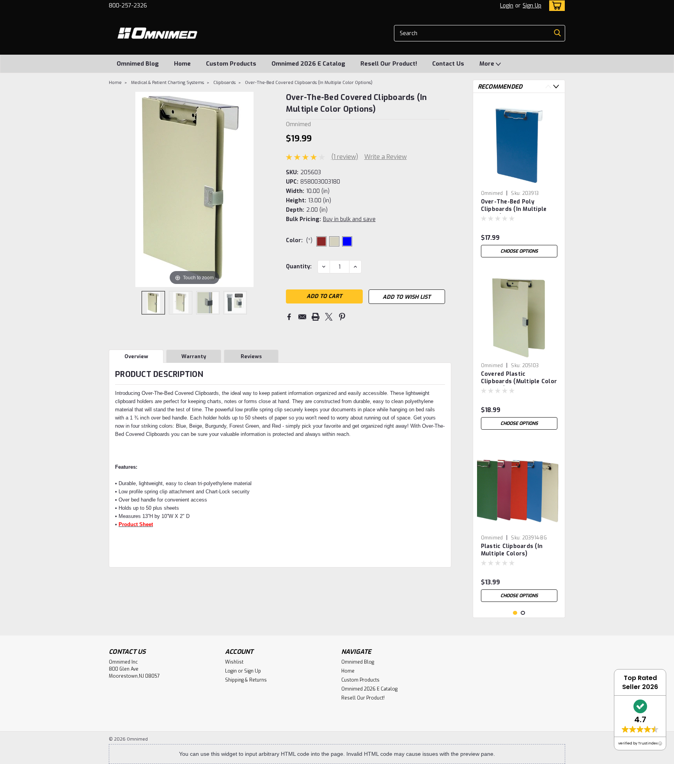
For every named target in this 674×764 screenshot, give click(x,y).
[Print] (315, 317)
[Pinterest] (342, 317)
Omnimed (492, 193)
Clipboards (224, 83)
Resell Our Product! (388, 64)
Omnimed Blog (138, 64)
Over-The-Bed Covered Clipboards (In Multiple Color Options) (308, 83)
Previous (548, 86)
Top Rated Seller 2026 (640, 682)
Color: (299, 240)
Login (506, 5)
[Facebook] (289, 317)
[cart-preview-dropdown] (555, 5)
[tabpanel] (519, 180)
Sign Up (532, 5)
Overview (136, 356)
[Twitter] (329, 317)
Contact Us (448, 64)
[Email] (302, 317)
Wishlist (234, 662)
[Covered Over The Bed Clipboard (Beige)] (153, 302)
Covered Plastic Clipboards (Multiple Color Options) (519, 378)
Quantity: (299, 266)
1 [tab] (515, 613)
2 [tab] (523, 613)
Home (182, 64)
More (487, 64)
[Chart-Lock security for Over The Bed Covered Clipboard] (208, 302)
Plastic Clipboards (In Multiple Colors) (512, 550)
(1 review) (344, 157)
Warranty (193, 356)
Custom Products (231, 64)
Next (556, 86)
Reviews (251, 356)
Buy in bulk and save (349, 219)
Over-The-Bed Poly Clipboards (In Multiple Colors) (514, 206)
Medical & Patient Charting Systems (167, 83)
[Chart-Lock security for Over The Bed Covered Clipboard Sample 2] (235, 302)
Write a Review (385, 157)
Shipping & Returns (246, 680)
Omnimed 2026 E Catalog (308, 64)
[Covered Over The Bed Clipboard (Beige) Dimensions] (180, 302)
